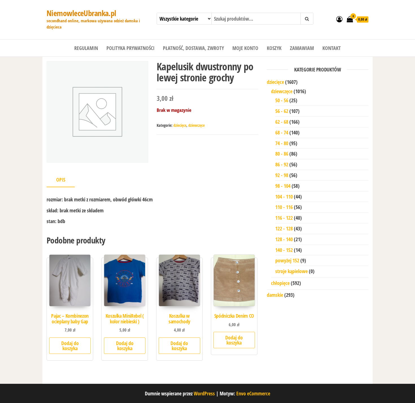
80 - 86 (281, 153)
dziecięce (179, 125)
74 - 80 (281, 143)
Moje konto (245, 48)
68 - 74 (281, 132)
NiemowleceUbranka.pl (81, 13)
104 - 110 (284, 196)
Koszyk (274, 48)
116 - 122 (284, 217)
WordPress (204, 393)
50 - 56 (281, 100)
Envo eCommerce (253, 393)
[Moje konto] (339, 19)
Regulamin (86, 48)
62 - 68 (281, 121)
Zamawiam (302, 48)
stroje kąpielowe (291, 271)
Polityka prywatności (130, 48)
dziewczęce (196, 125)
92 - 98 (281, 175)
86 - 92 (281, 164)
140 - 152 (284, 250)
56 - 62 (281, 111)
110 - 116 (284, 207)
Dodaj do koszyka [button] (70, 346)
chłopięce (280, 283)
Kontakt (331, 48)
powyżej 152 (287, 260)
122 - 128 (284, 228)
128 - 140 (284, 239)
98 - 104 (282, 185)
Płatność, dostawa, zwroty (193, 48)
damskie (275, 294)
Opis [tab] (60, 179)
